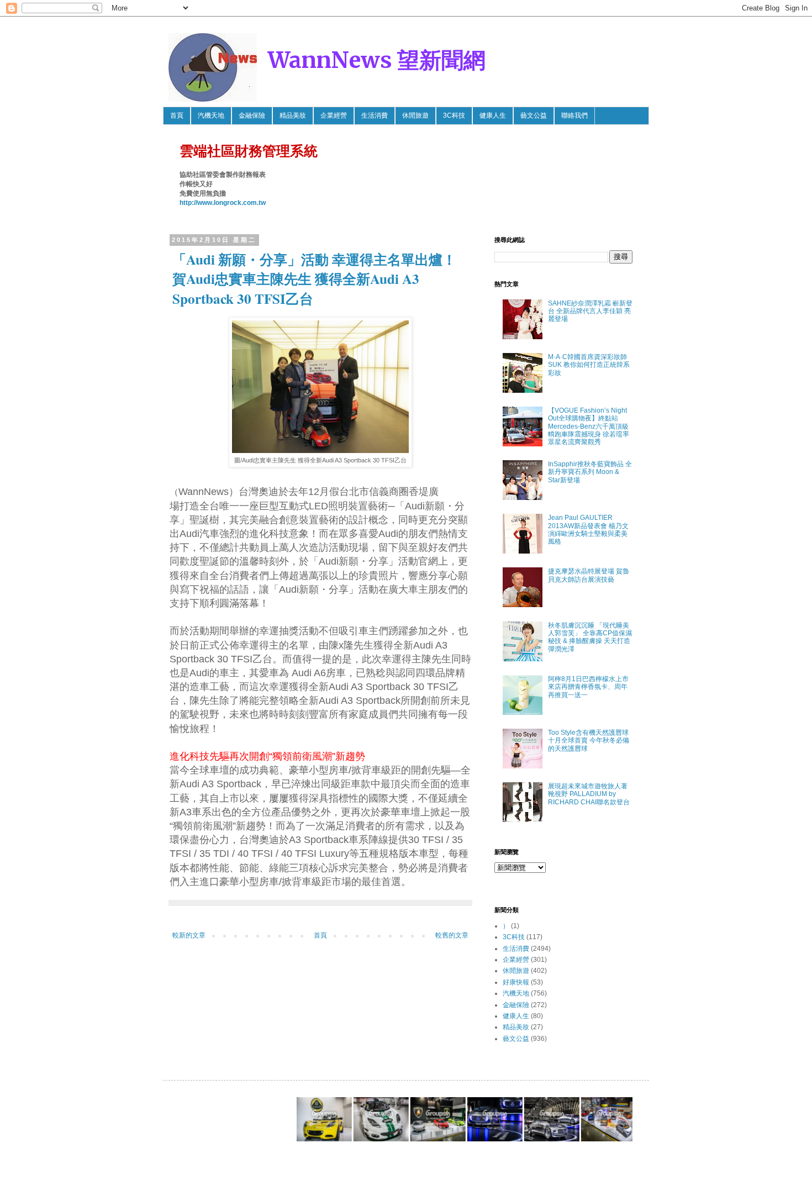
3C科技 (454, 115)
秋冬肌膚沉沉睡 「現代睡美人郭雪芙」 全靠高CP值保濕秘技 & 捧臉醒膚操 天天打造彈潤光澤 (590, 637)
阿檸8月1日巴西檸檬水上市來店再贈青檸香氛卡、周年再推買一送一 (588, 687)
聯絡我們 (574, 115)
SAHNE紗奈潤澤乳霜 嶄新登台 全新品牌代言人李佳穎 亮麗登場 (590, 311)
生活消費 (374, 115)
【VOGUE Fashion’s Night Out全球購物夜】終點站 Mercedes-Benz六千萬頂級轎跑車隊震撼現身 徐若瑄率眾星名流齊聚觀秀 (588, 426)
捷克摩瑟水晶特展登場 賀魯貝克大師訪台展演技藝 (588, 575)
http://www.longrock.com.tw (223, 203)
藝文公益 (533, 115)
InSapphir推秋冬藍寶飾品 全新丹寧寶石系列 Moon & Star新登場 (590, 472)
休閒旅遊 (415, 115)
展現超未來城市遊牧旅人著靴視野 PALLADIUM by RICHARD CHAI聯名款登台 (589, 794)
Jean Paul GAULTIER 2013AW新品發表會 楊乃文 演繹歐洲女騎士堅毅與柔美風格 (588, 529)
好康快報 (516, 982)
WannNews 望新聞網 (377, 60)
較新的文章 (188, 935)
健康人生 (492, 115)
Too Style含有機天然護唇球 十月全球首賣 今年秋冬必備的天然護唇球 (588, 740)
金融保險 (252, 115)
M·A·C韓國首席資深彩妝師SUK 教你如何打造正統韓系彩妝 (589, 365)
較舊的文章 (451, 935)
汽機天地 (211, 115)
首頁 (176, 115)
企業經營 (333, 115)
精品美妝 (293, 115)
